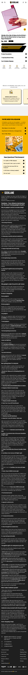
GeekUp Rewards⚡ (5, 663)
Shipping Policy (23, 652)
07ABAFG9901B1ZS (8, 646)
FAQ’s (2, 660)
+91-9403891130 (8, 641)
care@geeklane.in (8, 644)
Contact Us (3, 656)
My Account (3, 652)
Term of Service (23, 658)
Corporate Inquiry (5, 649)
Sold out (14, 44)
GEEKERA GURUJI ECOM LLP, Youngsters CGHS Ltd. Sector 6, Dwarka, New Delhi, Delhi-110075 (13, 638)
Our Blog (22, 649)
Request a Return (5, 658)
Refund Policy (23, 654)
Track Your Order (5, 654)
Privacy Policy (23, 656)
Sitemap (22, 660)
